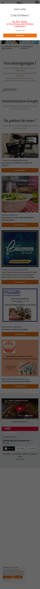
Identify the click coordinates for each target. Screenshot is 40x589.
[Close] (38, 1)
